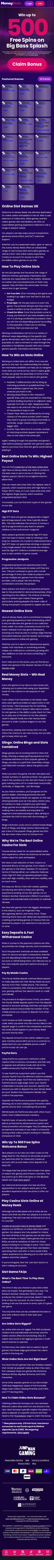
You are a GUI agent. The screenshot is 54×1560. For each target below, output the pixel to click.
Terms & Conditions (40, 1460)
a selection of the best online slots (31, 467)
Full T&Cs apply (33, 55)
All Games (45, 79)
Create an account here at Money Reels (21, 1226)
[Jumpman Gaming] (27, 1454)
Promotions (20, 1415)
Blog (34, 1463)
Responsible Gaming (14, 1460)
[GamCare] (16, 1490)
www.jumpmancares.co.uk (38, 1519)
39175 (35, 1530)
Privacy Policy (24, 1463)
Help (27, 1460)
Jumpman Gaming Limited (34, 1526)
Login (29, 3)
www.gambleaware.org (15, 1519)
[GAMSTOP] (37, 1490)
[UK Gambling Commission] (20, 1498)
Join (40, 3)
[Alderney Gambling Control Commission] (27, 1505)
